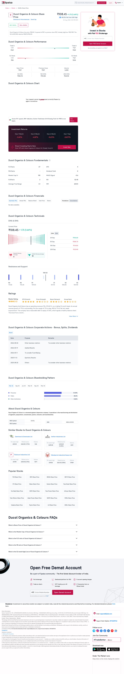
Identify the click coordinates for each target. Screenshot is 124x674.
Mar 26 (11, 386)
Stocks (13, 8)
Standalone (65, 201)
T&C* (47, 596)
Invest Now (66, 147)
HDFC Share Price (34, 491)
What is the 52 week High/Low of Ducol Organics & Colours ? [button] (28, 552)
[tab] (43, 525)
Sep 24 (36, 386)
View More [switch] (72, 316)
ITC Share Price (17, 484)
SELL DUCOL (23, 25)
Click (113, 604)
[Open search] (76, 3)
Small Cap (33, 19)
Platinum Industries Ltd (22, 455)
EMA (52, 233)
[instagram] (97, 631)
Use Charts (72, 120)
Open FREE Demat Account (97, 44)
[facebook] (104, 631)
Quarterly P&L (13, 201)
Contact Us (4, 630)
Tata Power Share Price (52, 491)
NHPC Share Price (52, 498)
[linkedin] (108, 631)
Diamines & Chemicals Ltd (23, 436)
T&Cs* (105, 48)
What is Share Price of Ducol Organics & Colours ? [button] (24, 525)
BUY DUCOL (13, 25)
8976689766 (113, 621)
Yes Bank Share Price (17, 491)
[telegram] (94, 631)
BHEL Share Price (70, 505)
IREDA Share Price (52, 477)
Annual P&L (23, 201)
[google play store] (99, 649)
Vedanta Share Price (17, 505)
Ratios (49, 201)
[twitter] (101, 631)
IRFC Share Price (34, 477)
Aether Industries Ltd (58, 436)
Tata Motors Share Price (17, 498)
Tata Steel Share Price (69, 484)
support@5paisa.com (106, 614)
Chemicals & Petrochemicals (21, 19)
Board (10, 332)
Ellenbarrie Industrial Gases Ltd (61, 455)
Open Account (101, 2)
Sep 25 (18, 386)
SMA (56, 233)
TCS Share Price (16, 477)
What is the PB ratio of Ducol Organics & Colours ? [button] (25, 545)
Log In (110, 2)
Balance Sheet (32, 201)
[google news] (115, 631)
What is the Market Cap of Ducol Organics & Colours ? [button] (26, 532)
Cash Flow (42, 201)
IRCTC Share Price (70, 477)
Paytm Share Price (34, 505)
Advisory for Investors (8, 634)
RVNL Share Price (70, 498)
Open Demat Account (62, 592)
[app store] (113, 649)
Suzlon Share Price (52, 484)
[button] (118, 3)
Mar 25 (30, 386)
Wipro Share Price (34, 484)
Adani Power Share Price (34, 498)
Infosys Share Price (69, 491)
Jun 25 (24, 386)
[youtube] (112, 631)
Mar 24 (43, 386)
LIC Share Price (52, 505)
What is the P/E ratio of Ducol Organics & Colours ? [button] (25, 538)
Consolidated (73, 201)
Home (7, 8)
